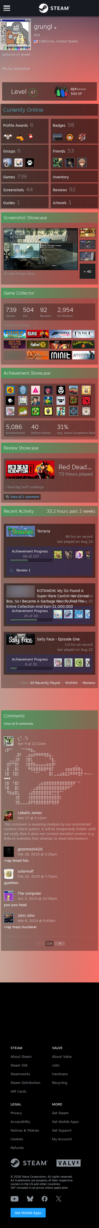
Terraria (43, 531)
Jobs (55, 1065)
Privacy (16, 1113)
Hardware (60, 1074)
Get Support (62, 1130)
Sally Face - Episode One (58, 639)
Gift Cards (18, 1091)
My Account (62, 1139)
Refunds (17, 1148)
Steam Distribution (25, 1082)
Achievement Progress (30, 551)
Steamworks (20, 1074)
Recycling (59, 1082)
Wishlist (71, 683)
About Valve (62, 1056)
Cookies (17, 1139)
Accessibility (20, 1121)
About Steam (21, 1056)
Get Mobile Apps (28, 1213)
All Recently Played (45, 683)
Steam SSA (19, 1065)
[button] (24, 91)
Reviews (89, 683)
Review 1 (23, 570)
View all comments (18, 724)
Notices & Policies (25, 1130)
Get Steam (60, 1113)
